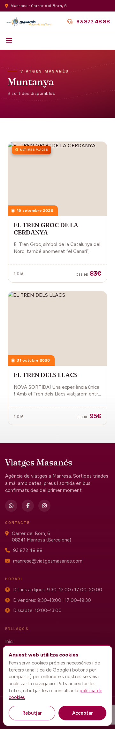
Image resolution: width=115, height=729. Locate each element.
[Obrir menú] (9, 41)
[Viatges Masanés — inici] (29, 22)
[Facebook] (28, 506)
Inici (9, 641)
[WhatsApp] (11, 506)
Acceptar (82, 713)
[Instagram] (44, 506)
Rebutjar (32, 713)
